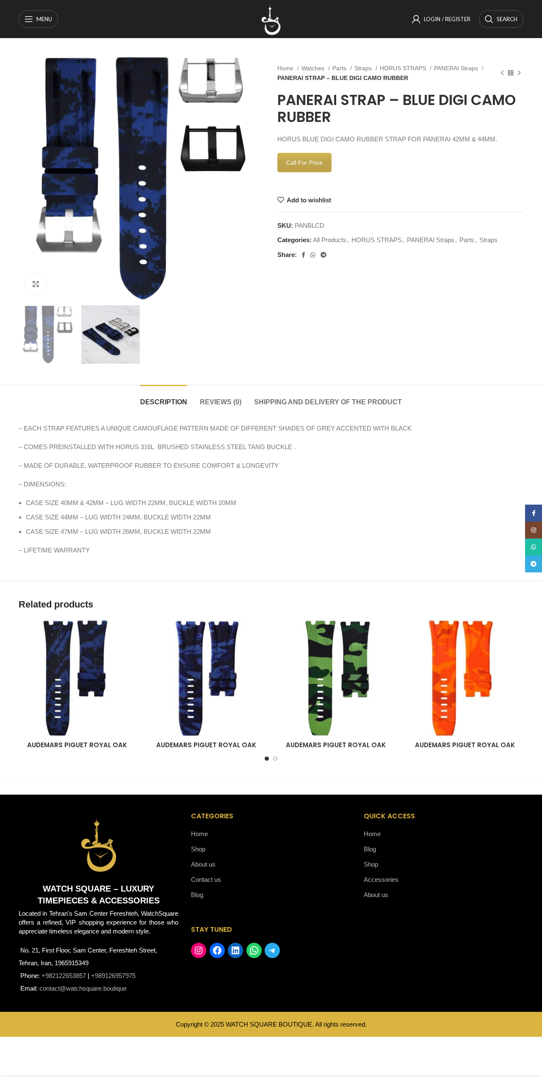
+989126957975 (113, 975)
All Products (329, 239)
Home (286, 68)
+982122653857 (63, 975)
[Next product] (519, 73)
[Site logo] (271, 18)
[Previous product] (502, 73)
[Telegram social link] (323, 254)
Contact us (206, 879)
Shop (198, 849)
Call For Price (304, 162)
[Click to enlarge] (35, 284)
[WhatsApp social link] (313, 254)
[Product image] (206, 678)
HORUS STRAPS (404, 68)
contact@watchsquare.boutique (83, 988)
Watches (313, 68)
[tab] (163, 398)
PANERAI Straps (457, 68)
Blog (197, 894)
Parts (340, 68)
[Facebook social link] (303, 254)
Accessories (381, 879)
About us (203, 864)
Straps (363, 68)
